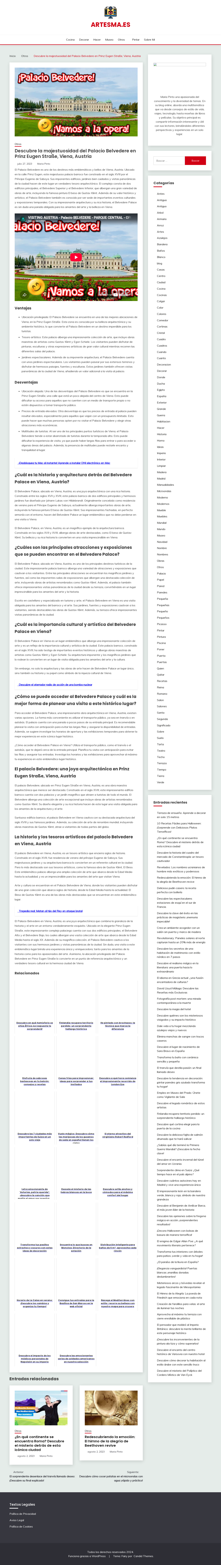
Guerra (161, 415)
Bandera (162, 244)
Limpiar (161, 465)
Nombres (162, 554)
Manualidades (165, 484)
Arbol (160, 212)
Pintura (161, 636)
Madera (161, 472)
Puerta (161, 655)
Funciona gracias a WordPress (87, 1556)
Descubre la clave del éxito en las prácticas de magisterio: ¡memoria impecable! (177, 917)
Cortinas (162, 326)
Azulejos (162, 238)
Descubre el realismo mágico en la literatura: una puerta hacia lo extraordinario (177, 967)
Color (160, 307)
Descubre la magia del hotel (174, 1009)
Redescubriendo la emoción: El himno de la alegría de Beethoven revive (110, 1441)
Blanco (161, 257)
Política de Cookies (21, 1526)
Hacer (97, 39)
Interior (161, 459)
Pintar (136, 39)
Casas (161, 269)
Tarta (160, 744)
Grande (161, 409)
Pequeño (162, 611)
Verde (160, 782)
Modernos (163, 503)
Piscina (161, 643)
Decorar (84, 39)
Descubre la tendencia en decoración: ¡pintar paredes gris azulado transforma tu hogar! (181, 1082)
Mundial (161, 522)
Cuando (161, 352)
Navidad (162, 542)
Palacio (161, 573)
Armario (162, 219)
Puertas (162, 662)
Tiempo (161, 769)
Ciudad (161, 282)
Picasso (162, 624)
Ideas (160, 447)
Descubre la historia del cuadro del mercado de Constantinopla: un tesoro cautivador (180, 857)
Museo (109, 39)
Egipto (161, 389)
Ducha (161, 383)
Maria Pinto (43, 163)
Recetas (162, 681)
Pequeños (163, 617)
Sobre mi (149, 39)
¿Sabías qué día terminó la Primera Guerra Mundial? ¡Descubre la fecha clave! (178, 1149)
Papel (160, 579)
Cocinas (162, 295)
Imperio (161, 453)
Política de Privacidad (22, 1513)
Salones (162, 706)
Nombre (162, 548)
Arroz (160, 225)
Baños (161, 250)
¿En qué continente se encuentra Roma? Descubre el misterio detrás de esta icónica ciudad (39, 1443)
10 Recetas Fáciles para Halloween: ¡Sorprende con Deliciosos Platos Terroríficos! (179, 827)
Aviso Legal (16, 1520)
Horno (161, 440)
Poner (160, 649)
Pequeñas (163, 605)
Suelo (160, 738)
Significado (163, 725)
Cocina (70, 39)
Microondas (164, 491)
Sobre (160, 731)
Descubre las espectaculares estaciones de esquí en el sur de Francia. (176, 902)
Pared (160, 586)
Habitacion (163, 421)
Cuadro (161, 339)
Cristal (161, 333)
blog (159, 263)
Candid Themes (143, 1556)
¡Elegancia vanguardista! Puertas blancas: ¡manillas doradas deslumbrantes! (177, 1272)
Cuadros (162, 345)
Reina (160, 687)
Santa (160, 712)
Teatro (161, 750)
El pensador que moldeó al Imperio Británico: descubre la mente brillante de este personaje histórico (181, 1329)
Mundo (161, 529)
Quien (160, 668)
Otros (121, 39)
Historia (161, 434)
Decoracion (164, 364)
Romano (162, 693)
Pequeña (162, 598)
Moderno (162, 497)
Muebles (162, 516)
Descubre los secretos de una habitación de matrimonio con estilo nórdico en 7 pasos (178, 953)
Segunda (162, 719)
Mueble (161, 510)
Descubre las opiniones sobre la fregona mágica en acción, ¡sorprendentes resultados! (181, 1220)
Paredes (162, 592)
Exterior (162, 402)
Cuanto (161, 358)
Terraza (162, 763)
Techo (161, 757)
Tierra (160, 776)
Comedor (162, 320)
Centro (161, 276)
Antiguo (162, 206)
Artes (160, 231)
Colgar (161, 301)
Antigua (162, 200)
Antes (161, 193)
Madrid (161, 478)
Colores (161, 314)
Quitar (160, 674)
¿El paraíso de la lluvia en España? (178, 1262)
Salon (160, 700)
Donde (161, 377)
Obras (160, 560)
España (161, 396)
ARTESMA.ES (110, 24)
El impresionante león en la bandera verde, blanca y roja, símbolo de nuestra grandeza (181, 1195)
